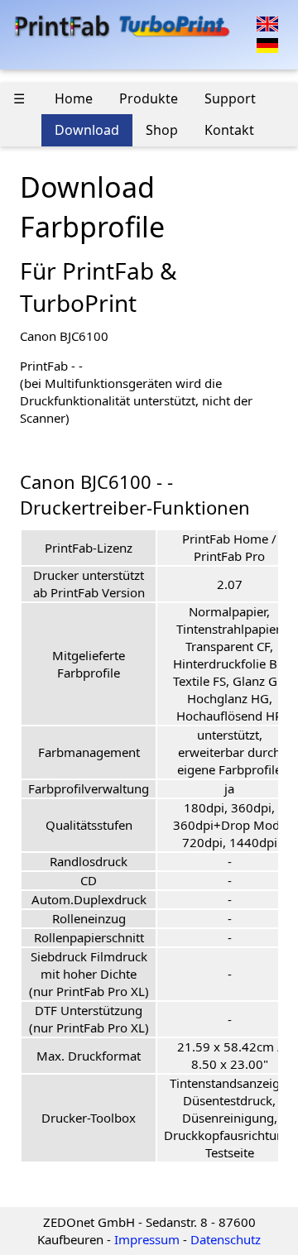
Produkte (148, 98)
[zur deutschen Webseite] (267, 44)
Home (74, 98)
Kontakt (229, 130)
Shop (162, 130)
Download (87, 130)
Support (230, 98)
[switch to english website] (267, 22)
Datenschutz (225, 1239)
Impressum (147, 1239)
